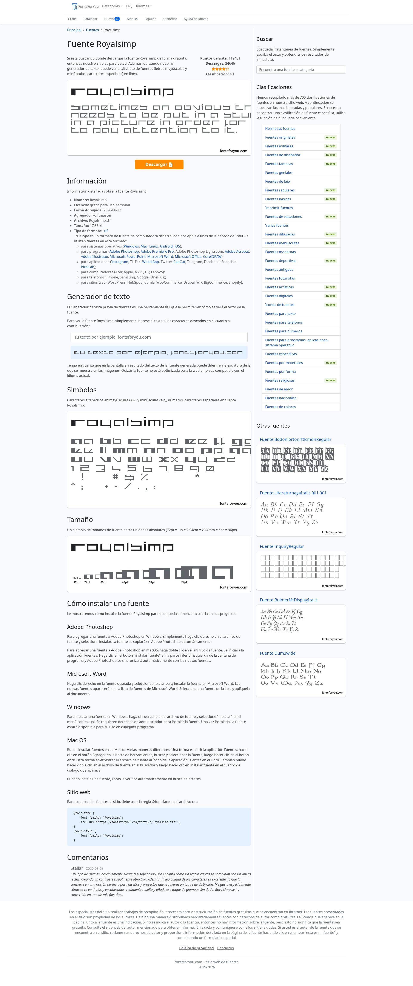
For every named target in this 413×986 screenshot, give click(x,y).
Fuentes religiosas (280, 380)
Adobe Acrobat (237, 251)
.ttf (105, 230)
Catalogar (90, 19)
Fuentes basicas (278, 199)
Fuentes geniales (279, 172)
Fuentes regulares (280, 190)
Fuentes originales (280, 137)
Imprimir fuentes (279, 207)
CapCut (179, 261)
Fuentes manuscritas (282, 243)
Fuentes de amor (279, 389)
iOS (177, 246)
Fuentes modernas (280, 251)
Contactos (225, 948)
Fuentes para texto (280, 313)
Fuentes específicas (281, 354)
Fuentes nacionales (280, 398)
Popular (150, 19)
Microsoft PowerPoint (128, 256)
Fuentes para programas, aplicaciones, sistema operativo (296, 342)
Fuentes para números (283, 331)
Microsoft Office (188, 256)
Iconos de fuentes (279, 304)
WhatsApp (150, 261)
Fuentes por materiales (284, 362)
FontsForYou (88, 6)
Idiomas (142, 6)
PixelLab (87, 266)
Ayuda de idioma (196, 19)
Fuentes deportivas (280, 260)
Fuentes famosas (279, 163)
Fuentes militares (279, 146)
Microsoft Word (160, 256)
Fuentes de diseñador (283, 155)
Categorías (111, 6)
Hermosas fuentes (280, 128)
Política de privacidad (196, 948)
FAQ (129, 6)
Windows (131, 246)
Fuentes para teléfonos (284, 322)
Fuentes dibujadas (280, 234)
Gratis (72, 19)
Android (166, 246)
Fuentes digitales (279, 296)
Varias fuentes (277, 225)
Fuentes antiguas (279, 269)
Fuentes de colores (280, 406)
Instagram (119, 261)
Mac (144, 246)
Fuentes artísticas (279, 287)
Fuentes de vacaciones (283, 216)
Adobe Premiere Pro (157, 251)
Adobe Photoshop (124, 251)
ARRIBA (132, 19)
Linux (153, 246)
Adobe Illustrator (94, 256)
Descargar (156, 164)
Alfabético (170, 19)
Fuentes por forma (280, 371)
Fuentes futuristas (280, 278)
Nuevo (111, 19)
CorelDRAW (212, 256)
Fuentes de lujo (277, 181)
